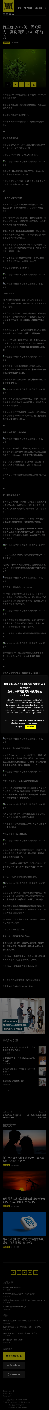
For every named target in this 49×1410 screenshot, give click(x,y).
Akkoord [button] (30, 727)
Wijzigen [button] (18, 727)
